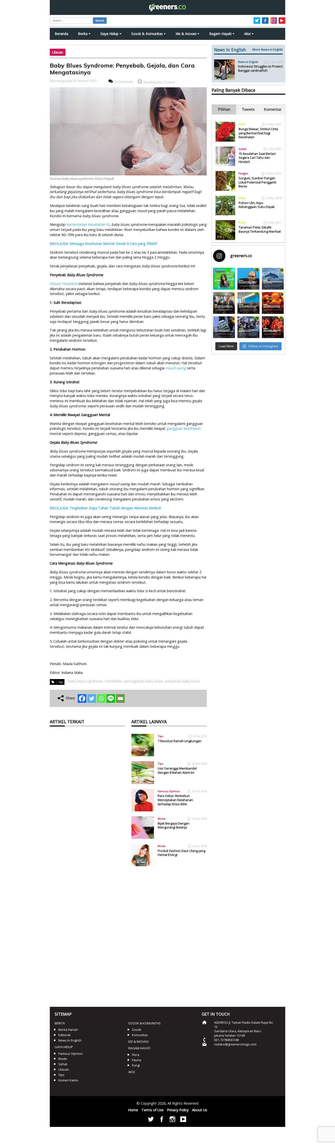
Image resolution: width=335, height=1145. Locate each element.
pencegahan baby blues (143, 681)
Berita (83, 33)
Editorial (64, 1035)
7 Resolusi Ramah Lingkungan (179, 741)
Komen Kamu (68, 1080)
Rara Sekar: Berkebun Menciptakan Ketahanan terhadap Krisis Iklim (175, 800)
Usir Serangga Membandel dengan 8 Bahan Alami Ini (177, 770)
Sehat (242, 149)
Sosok (136, 1029)
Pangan (243, 173)
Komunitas (140, 1035)
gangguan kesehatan (184, 428)
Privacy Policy (178, 1110)
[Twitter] (91, 698)
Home (133, 1110)
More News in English (267, 49)
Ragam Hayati (220, 33)
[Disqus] (128, 934)
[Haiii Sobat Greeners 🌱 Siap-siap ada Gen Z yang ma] (224, 279)
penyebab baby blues (182, 681)
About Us (199, 1110)
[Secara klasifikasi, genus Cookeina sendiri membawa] (273, 327)
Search (99, 20)
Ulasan (57, 52)
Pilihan (224, 109)
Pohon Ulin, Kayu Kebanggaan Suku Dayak (257, 205)
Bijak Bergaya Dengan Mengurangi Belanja (173, 825)
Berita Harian (68, 1029)
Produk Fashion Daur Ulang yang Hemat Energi (181, 853)
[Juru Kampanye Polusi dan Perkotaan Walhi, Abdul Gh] (248, 279)
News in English (248, 62)
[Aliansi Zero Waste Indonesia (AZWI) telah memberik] (248, 327)
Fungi (136, 1065)
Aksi (248, 33)
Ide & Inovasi (186, 33)
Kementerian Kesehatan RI (87, 224)
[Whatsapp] (101, 698)
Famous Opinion (169, 791)
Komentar (273, 109)
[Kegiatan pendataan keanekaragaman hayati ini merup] (224, 327)
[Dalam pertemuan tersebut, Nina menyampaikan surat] (224, 303)
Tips (160, 736)
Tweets (248, 109)
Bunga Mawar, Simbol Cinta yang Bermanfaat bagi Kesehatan (258, 133)
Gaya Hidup (109, 33)
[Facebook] (82, 698)
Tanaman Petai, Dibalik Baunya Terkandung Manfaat (260, 229)
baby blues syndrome (85, 681)
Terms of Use (153, 1110)
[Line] (110, 698)
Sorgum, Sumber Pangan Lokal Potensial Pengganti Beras (257, 182)
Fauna (136, 1060)
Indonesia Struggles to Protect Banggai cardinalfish (260, 68)
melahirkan (113, 681)
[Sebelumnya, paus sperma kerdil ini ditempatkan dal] (273, 279)
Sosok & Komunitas (147, 33)
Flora (242, 124)
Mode (162, 818)
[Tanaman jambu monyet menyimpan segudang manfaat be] (273, 303)
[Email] (120, 698)
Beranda (61, 33)
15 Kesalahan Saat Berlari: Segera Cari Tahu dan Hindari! (257, 157)
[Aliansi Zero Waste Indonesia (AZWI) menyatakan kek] (248, 303)
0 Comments (124, 81)
